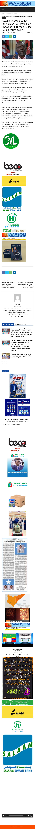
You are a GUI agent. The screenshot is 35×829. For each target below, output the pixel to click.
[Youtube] (22, 317)
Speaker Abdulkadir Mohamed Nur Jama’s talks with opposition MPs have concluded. (21, 356)
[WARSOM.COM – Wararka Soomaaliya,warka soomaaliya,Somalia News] (17, 3)
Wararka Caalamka (22, 16)
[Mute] (28, 816)
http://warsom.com (17, 306)
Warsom (5, 32)
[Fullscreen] (31, 816)
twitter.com (29, 16)
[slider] (16, 815)
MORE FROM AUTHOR (20, 324)
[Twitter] (19, 317)
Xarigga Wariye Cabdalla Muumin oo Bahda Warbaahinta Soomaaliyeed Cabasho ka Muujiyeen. (9, 285)
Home (3, 13)
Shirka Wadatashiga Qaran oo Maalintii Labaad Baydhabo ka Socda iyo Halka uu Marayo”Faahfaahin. (25, 285)
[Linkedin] (15, 317)
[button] (17, 801)
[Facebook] (12, 317)
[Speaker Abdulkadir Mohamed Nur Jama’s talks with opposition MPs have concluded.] (6, 356)
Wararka (3, 18)
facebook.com (14, 16)
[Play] (4, 816)
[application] (17, 801)
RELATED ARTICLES (8, 324)
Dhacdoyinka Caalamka (11, 13)
